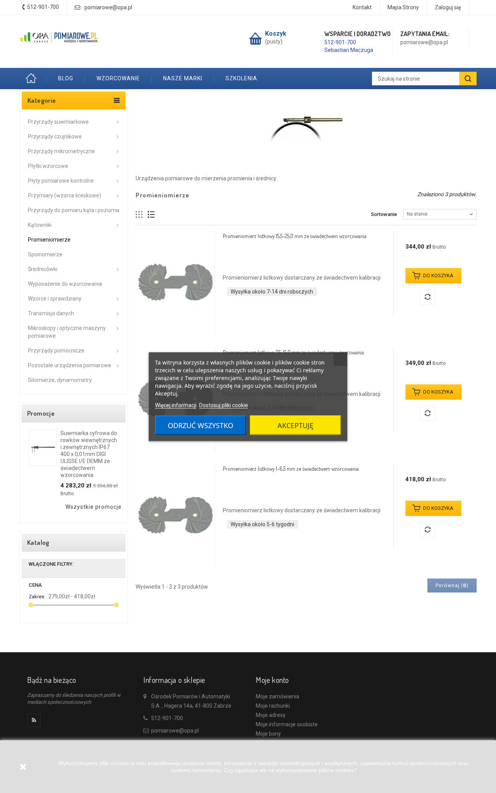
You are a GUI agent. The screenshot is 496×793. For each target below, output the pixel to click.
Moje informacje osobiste (287, 724)
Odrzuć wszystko (200, 425)
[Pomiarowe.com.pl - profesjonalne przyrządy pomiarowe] (58, 38)
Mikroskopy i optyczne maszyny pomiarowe (67, 332)
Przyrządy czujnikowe (55, 136)
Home (32, 78)
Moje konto (272, 680)
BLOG (65, 78)
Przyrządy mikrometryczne (61, 151)
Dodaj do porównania (428, 297)
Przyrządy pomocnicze (56, 350)
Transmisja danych (51, 313)
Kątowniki (40, 225)
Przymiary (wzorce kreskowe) (64, 195)
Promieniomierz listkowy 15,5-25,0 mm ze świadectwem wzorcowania (295, 236)
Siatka (139, 214)
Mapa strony (403, 7)
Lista (151, 214)
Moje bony (268, 734)
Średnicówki (42, 269)
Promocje (41, 413)
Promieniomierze (49, 240)
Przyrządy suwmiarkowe (58, 122)
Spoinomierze (45, 254)
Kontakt (362, 7)
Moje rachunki (273, 706)
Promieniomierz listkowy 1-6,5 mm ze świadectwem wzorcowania (291, 468)
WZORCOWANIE (118, 78)
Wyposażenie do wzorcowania (65, 284)
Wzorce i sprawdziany (54, 298)
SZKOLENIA (241, 78)
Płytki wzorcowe (48, 166)
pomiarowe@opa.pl (108, 7)
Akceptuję (295, 425)
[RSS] (34, 720)
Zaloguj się (448, 7)
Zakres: (37, 597)
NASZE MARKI (182, 78)
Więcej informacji (175, 405)
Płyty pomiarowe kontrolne (61, 181)
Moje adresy (271, 715)
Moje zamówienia (277, 696)
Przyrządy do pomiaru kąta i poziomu (73, 210)
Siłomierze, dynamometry (60, 380)
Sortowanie (384, 214)
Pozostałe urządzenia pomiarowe (69, 365)
